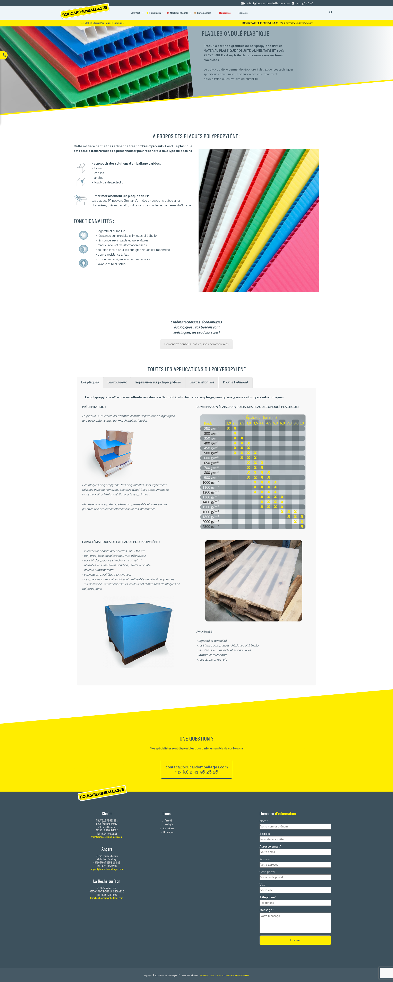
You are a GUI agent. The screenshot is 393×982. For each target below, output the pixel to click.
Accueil (83, 23)
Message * (267, 910)
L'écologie (168, 824)
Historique (168, 832)
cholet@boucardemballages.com (106, 837)
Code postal (267, 872)
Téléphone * (268, 897)
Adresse (265, 859)
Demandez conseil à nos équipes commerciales (196, 344)
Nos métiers (168, 828)
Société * (266, 833)
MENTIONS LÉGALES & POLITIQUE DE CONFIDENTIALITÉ (224, 975)
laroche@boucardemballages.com (106, 898)
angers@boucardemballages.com (107, 869)
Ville (262, 884)
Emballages (93, 23)
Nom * (264, 821)
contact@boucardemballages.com (267, 3)
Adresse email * (270, 846)
